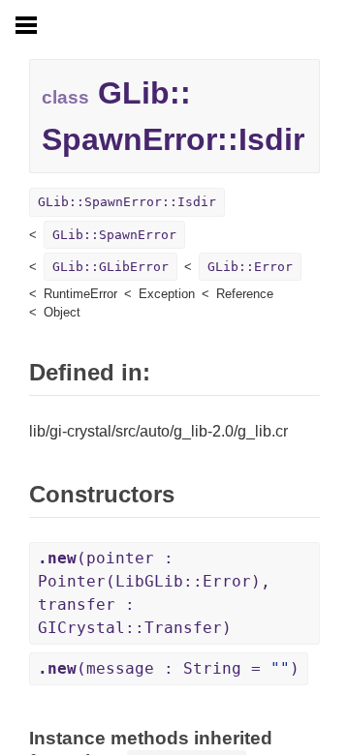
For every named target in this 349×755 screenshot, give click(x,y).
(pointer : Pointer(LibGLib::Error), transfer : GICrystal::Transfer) (154, 593)
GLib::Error (250, 266)
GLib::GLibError (110, 266)
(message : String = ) (169, 668)
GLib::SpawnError (114, 234)
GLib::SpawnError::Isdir (127, 202)
